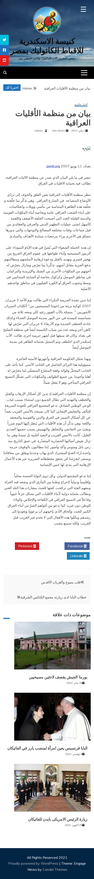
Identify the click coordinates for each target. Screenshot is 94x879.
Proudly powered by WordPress (33, 863)
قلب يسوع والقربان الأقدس (61, 582)
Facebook (76, 546)
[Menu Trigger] (83, 9)
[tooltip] (4, 40)
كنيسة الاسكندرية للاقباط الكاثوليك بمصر (47, 46)
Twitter (50, 546)
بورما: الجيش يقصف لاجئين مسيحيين (58, 677)
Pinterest (25, 546)
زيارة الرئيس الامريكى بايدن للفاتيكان (57, 819)
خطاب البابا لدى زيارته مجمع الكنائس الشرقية (53, 597)
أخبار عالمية (81, 104)
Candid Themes (55, 869)
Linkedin (77, 556)
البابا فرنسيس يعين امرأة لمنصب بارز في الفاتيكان (47, 748)
